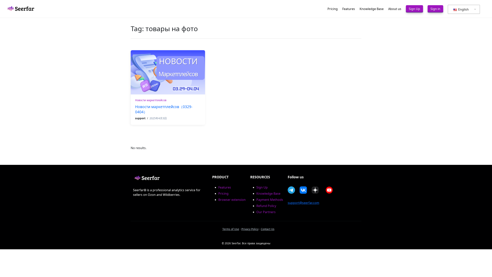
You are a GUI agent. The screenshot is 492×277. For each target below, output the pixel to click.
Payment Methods (269, 200)
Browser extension (232, 200)
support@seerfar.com (303, 203)
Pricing (223, 193)
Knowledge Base (268, 193)
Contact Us (267, 229)
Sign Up (262, 187)
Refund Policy (266, 206)
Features (224, 187)
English (463, 9)
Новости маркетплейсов (150, 100)
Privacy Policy (249, 229)
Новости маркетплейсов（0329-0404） (163, 109)
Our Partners (266, 212)
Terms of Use (230, 229)
